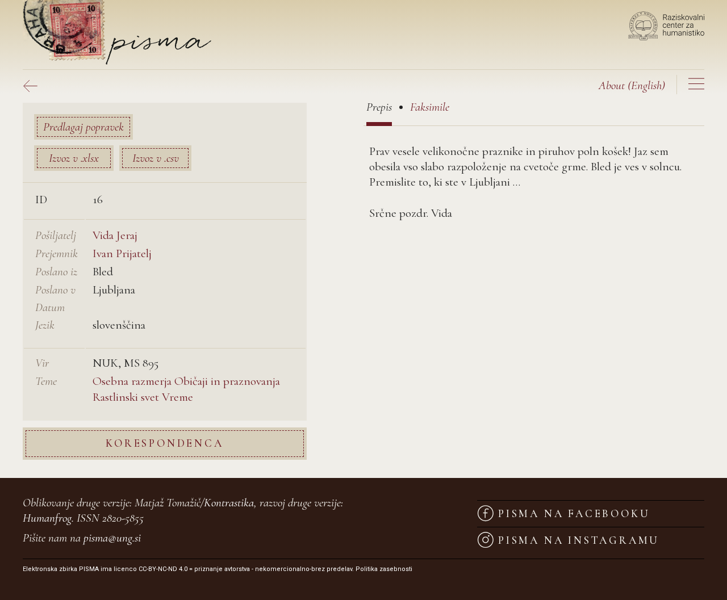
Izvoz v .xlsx (74, 158)
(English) (632, 85)
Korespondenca (164, 443)
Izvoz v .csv (155, 158)
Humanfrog (47, 518)
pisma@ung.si (112, 538)
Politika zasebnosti (384, 569)
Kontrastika (229, 503)
